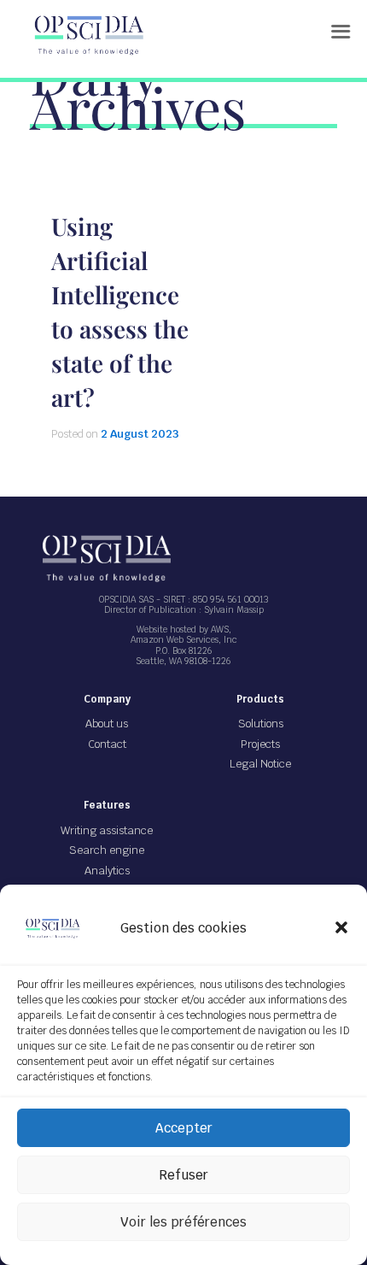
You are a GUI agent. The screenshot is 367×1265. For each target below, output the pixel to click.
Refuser (183, 1175)
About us (106, 723)
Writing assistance (107, 830)
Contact (107, 744)
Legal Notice (260, 763)
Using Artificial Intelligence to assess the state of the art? (120, 311)
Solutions (260, 723)
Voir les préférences (183, 1222)
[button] (341, 927)
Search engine (106, 850)
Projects (260, 744)
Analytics (107, 870)
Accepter (184, 1128)
